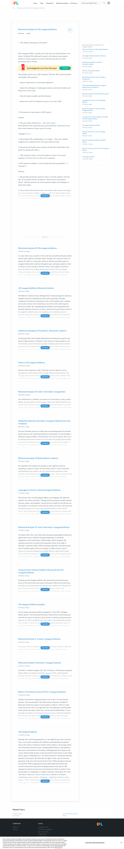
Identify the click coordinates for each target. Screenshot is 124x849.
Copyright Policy (43, 827)
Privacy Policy (42, 834)
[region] (62, 843)
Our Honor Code (43, 832)
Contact (15, 829)
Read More (45, 273)
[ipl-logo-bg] (16, 2)
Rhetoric (65, 815)
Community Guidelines (45, 829)
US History (73, 3)
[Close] (121, 842)
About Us (16, 827)
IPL (14, 8)
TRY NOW (65, 68)
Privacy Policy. (58, 847)
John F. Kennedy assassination (70, 813)
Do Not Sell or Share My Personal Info (94, 842)
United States (16, 815)
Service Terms (42, 836)
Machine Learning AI (62, 3)
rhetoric (28, 134)
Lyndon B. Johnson (17, 813)
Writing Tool (49, 3)
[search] (104, 3)
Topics (42, 3)
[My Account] (109, 3)
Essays (35, 3)
